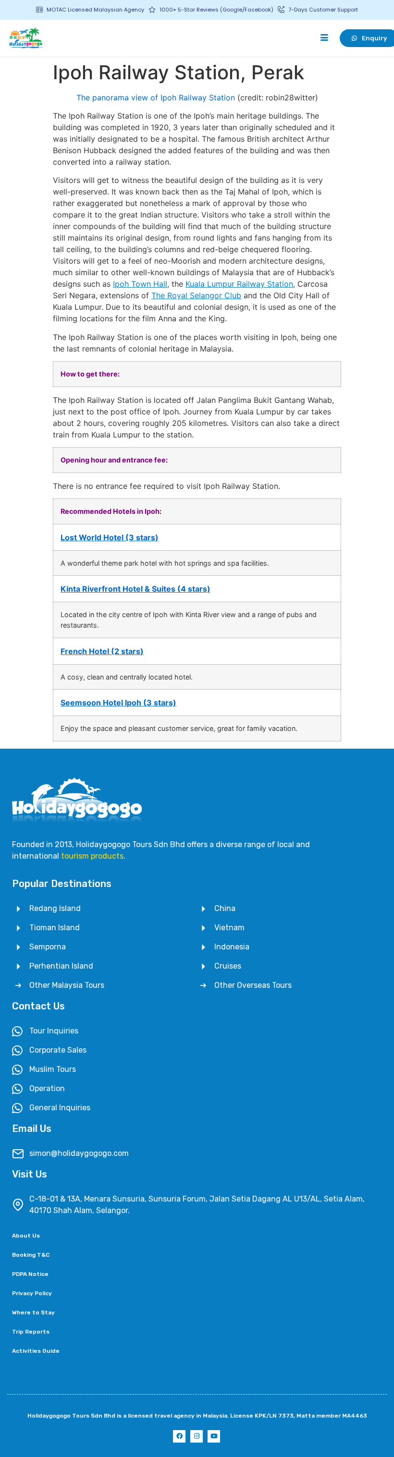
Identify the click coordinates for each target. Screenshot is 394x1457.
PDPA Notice (30, 1274)
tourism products (92, 856)
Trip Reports (30, 1331)
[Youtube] (214, 1436)
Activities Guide (36, 1351)
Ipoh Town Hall (140, 284)
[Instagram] (196, 1436)
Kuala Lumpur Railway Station (239, 284)
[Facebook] (179, 1436)
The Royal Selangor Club (196, 295)
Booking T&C (30, 1254)
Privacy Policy (32, 1293)
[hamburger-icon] (324, 38)
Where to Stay (33, 1312)
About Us (26, 1235)
